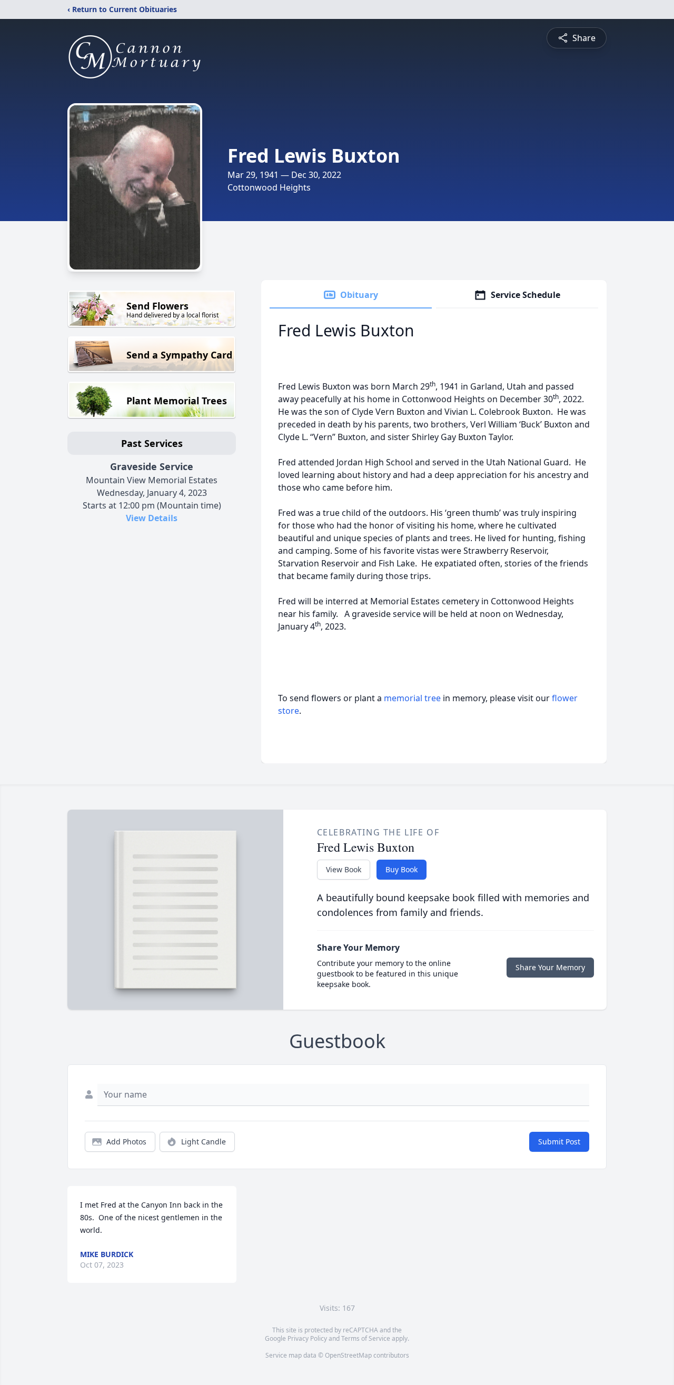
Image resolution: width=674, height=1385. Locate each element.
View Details (151, 518)
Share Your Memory (550, 967)
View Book (343, 869)
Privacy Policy (307, 1338)
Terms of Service (365, 1338)
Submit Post (559, 1142)
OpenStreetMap (348, 1355)
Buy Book (401, 869)
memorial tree (412, 698)
